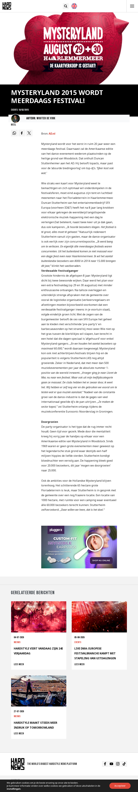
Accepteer (120, 785)
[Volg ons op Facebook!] (105, 764)
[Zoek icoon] (66, 6)
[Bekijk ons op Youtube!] (111, 764)
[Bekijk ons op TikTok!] (124, 764)
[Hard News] (7, 6)
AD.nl (52, 133)
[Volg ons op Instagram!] (118, 764)
